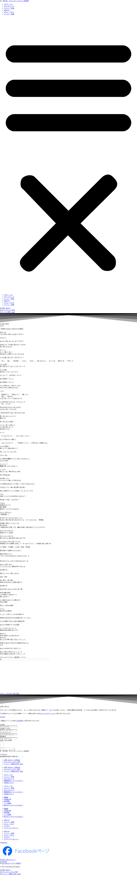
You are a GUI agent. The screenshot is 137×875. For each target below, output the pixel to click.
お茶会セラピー (9, 782)
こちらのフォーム (48, 713)
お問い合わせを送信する (7, 749)
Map (20, 756)
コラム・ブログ (9, 12)
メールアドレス (5, 732)
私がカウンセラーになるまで (13, 805)
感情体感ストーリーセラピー (13, 780)
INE (21, 720)
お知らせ (7, 10)
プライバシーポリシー (11, 828)
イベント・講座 (9, 14)
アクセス (7, 826)
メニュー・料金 (9, 8)
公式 (17, 720)
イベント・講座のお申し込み (13, 764)
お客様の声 (7, 799)
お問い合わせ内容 (6, 740)
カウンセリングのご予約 (12, 762)
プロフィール (8, 4)
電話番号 (3, 736)
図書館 (6, 797)
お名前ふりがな (5, 728)
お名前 (2, 724)
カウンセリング (9, 6)
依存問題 (7, 801)
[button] (68, 155)
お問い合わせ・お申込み (12, 760)
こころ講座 (7, 803)
